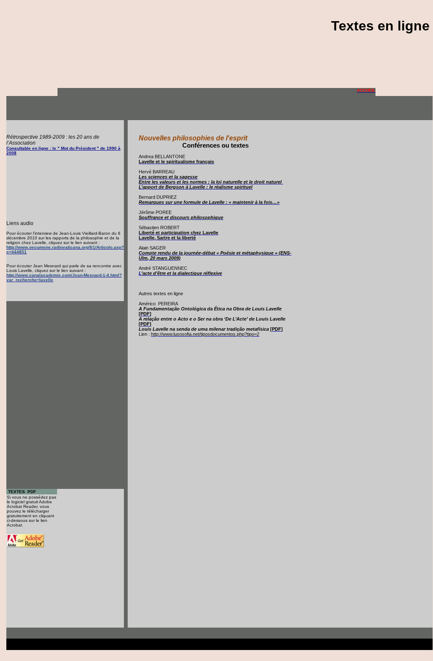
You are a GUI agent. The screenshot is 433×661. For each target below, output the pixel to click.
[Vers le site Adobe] (25, 545)
